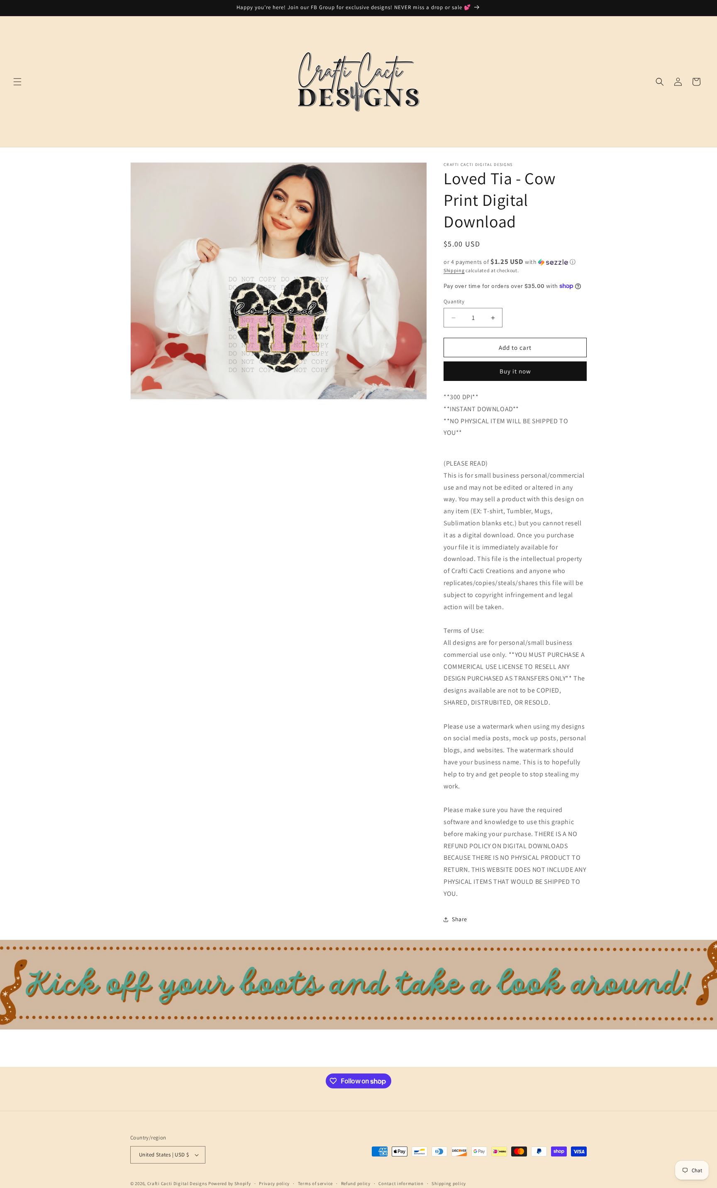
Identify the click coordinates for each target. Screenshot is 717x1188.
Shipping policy (449, 1183)
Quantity (454, 301)
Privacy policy (274, 1183)
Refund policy (356, 1183)
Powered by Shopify (229, 1184)
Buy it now (515, 371)
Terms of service (315, 1183)
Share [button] (459, 919)
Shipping (454, 270)
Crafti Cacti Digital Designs (177, 1184)
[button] (17, 82)
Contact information (400, 1183)
